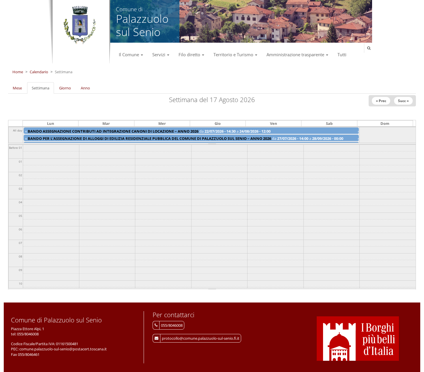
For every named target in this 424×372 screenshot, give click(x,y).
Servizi (159, 54)
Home (17, 71)
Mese (17, 88)
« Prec (381, 100)
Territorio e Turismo (233, 54)
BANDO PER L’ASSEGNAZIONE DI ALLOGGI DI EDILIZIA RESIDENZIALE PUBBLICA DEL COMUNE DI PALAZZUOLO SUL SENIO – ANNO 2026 (149, 138)
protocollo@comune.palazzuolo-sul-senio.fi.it (200, 338)
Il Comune (129, 54)
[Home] (79, 25)
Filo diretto (190, 54)
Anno (85, 88)
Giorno (65, 88)
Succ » (403, 100)
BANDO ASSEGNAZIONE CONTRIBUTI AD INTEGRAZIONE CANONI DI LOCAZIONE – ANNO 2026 (113, 131)
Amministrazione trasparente (296, 54)
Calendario (39, 71)
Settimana (43, 89)
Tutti (341, 54)
